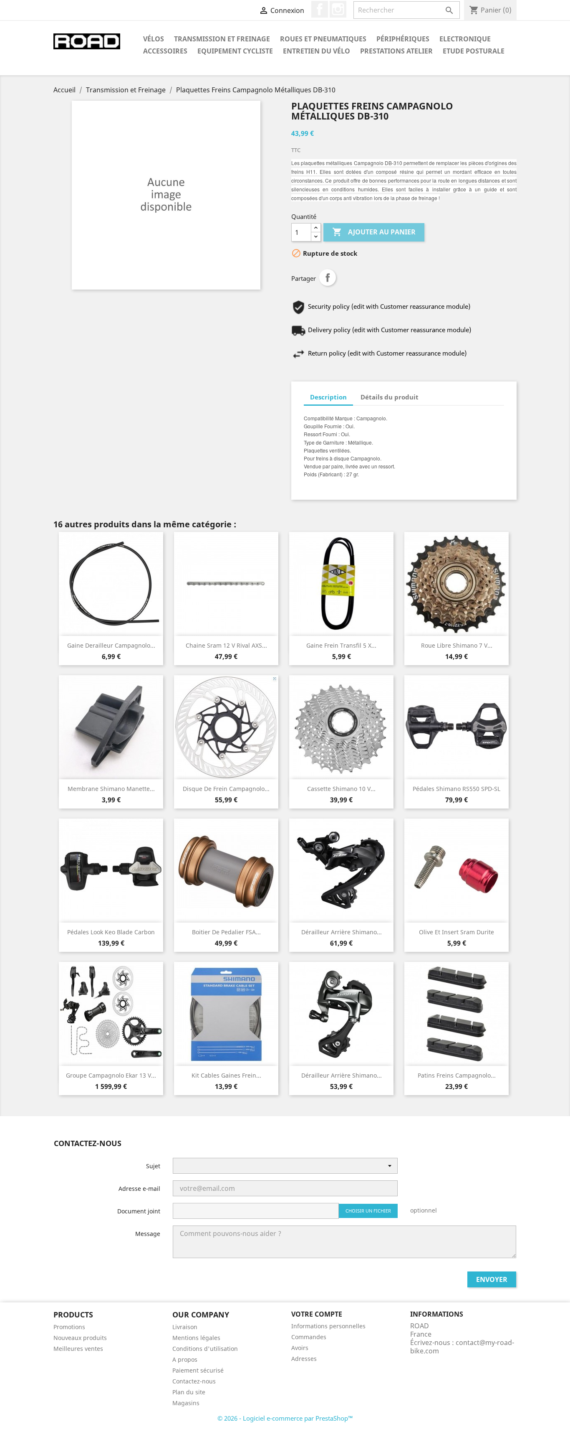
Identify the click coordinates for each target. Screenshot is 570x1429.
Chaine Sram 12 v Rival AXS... (226, 645)
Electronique (465, 38)
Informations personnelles (328, 1326)
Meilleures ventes (78, 1349)
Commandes (308, 1337)
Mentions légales (196, 1338)
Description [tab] (328, 397)
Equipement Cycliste (235, 51)
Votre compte (316, 1314)
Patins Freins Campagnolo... (457, 1075)
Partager (327, 277)
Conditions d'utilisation (205, 1349)
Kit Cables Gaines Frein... (226, 1075)
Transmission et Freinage (222, 38)
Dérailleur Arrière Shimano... (341, 932)
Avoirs (299, 1348)
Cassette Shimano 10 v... (341, 789)
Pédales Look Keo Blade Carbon (111, 932)
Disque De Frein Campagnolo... (226, 789)
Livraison (184, 1327)
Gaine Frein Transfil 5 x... (341, 645)
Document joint (138, 1211)
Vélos (153, 38)
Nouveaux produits (80, 1338)
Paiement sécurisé (198, 1370)
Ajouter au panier (374, 232)
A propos (184, 1359)
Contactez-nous (194, 1381)
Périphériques (402, 38)
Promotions (69, 1327)
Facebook (319, 9)
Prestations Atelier (396, 51)
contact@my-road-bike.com (462, 1346)
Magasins (185, 1403)
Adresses (304, 1359)
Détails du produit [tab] (390, 397)
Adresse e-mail (139, 1189)
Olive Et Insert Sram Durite (456, 932)
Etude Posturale (473, 51)
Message (147, 1234)
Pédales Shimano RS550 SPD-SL (456, 789)
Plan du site (188, 1392)
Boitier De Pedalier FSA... (226, 932)
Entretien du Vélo (316, 51)
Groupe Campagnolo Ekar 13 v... (111, 1075)
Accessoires (165, 51)
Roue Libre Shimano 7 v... (456, 645)
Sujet (153, 1166)
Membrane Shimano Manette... (111, 789)
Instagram (338, 9)
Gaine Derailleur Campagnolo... (111, 645)
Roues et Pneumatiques (323, 38)
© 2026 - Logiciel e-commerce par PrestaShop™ (285, 1418)
